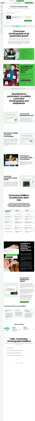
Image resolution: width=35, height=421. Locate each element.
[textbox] (19, 15)
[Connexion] (34, 2)
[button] (33, 1)
